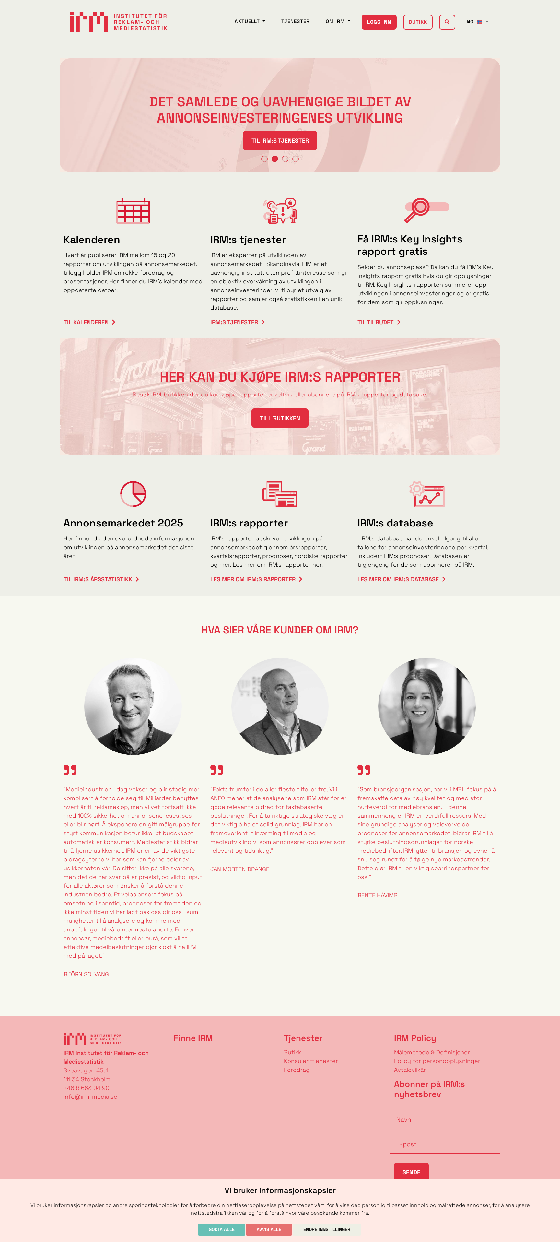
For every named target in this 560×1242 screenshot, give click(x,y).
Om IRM (336, 21)
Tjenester (295, 21)
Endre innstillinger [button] (326, 1229)
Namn (398, 1110)
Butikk (418, 22)
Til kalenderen (86, 322)
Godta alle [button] (222, 1229)
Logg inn (379, 22)
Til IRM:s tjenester (280, 140)
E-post (399, 1134)
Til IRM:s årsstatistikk (98, 579)
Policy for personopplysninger (437, 1061)
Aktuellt (248, 21)
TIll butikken (280, 418)
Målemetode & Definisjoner (432, 1052)
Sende (411, 1172)
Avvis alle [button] (269, 1229)
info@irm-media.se (90, 1096)
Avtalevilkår (410, 1069)
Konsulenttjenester (311, 1061)
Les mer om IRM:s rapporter (253, 579)
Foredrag (297, 1069)
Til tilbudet (375, 322)
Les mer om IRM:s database (398, 579)
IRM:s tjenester (234, 322)
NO (471, 21)
